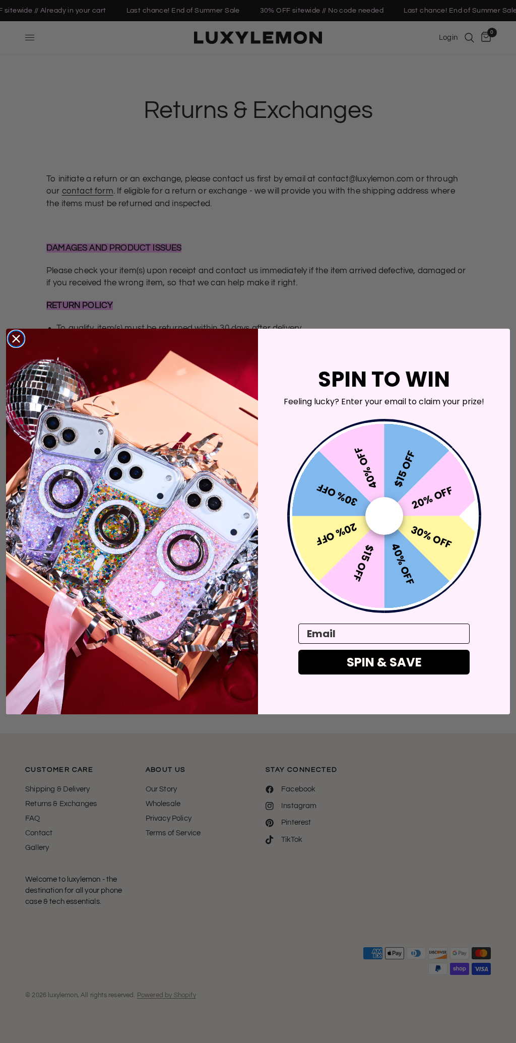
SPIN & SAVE (384, 662)
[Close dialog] (16, 339)
